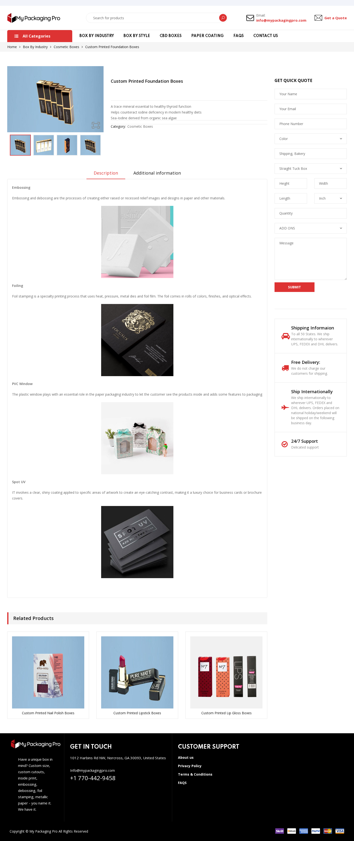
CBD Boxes (171, 36)
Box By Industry (96, 36)
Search (223, 18)
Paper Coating (207, 36)
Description (106, 173)
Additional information (157, 173)
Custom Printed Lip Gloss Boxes (226, 713)
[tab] (105, 174)
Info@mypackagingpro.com (92, 770)
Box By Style (137, 36)
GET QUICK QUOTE (293, 80)
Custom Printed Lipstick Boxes (137, 713)
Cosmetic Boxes (66, 46)
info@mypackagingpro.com (281, 20)
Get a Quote (335, 17)
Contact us (265, 36)
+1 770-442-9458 (93, 778)
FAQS (238, 36)
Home (12, 46)
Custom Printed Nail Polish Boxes (48, 713)
